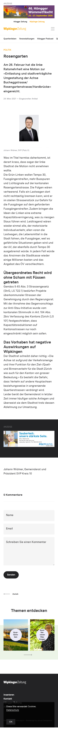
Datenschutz (12, 710)
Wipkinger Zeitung (37, 22)
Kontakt (8, 699)
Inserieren (9, 695)
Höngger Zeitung (20, 22)
